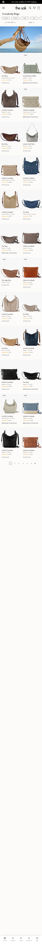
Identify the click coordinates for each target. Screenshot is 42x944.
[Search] (30, 8)
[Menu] (4, 8)
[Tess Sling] (10, 63)
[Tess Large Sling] (10, 268)
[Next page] (35, 463)
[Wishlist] (34, 8)
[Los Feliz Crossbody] (10, 97)
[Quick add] (19, 71)
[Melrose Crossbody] (10, 165)
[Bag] (38, 8)
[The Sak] (21, 7)
